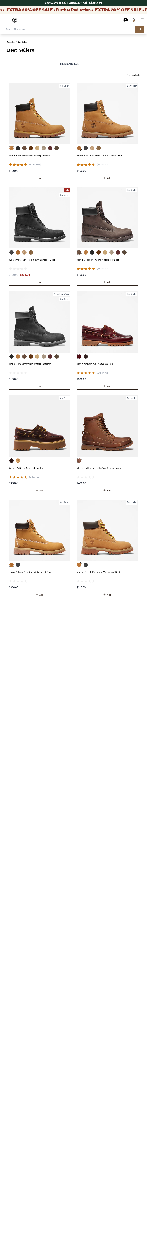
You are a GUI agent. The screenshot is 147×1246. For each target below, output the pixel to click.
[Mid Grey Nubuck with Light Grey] (43, 148)
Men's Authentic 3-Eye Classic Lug (95, 363)
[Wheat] (11, 148)
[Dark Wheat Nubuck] (30, 148)
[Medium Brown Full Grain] (85, 356)
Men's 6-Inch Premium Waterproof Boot (30, 155)
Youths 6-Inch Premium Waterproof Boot (98, 572)
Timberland (11, 42)
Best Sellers (22, 42)
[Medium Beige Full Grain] (37, 148)
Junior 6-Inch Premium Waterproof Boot (30, 572)
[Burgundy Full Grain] (79, 356)
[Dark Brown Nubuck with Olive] (56, 148)
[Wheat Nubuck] (79, 148)
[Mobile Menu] (141, 20)
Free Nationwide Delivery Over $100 (73, 2)
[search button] (139, 29)
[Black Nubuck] (85, 148)
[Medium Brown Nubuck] (24, 148)
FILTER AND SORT (70, 63)
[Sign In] (127, 20)
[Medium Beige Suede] (98, 148)
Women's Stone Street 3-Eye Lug (26, 467)
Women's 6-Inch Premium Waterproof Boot (100, 155)
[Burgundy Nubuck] (50, 148)
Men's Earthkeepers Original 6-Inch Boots (99, 467)
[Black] (17, 148)
